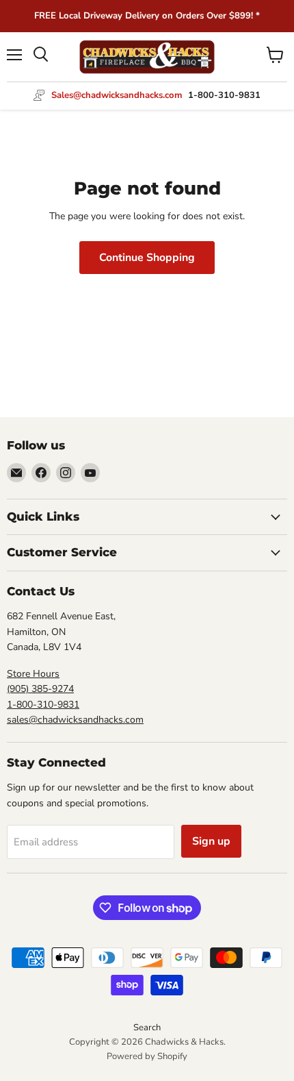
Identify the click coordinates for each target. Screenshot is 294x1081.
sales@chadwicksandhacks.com (75, 719)
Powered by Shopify (147, 1056)
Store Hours (33, 673)
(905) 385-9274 (40, 688)
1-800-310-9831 (43, 704)
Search (147, 1027)
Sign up (211, 841)
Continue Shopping (147, 257)
